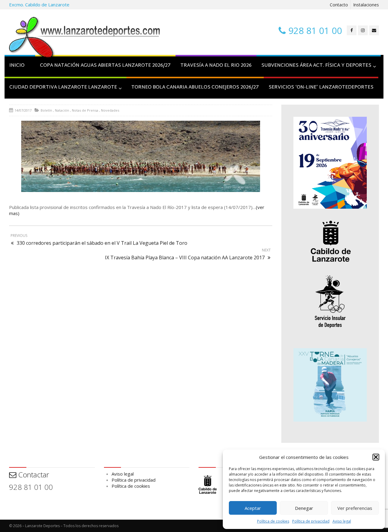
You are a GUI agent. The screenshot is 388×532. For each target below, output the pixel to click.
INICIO (17, 65)
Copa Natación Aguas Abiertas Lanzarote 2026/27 (105, 65)
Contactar (32, 475)
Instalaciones (366, 5)
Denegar (304, 508)
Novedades (110, 110)
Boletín (46, 110)
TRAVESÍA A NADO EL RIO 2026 (216, 65)
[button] (376, 457)
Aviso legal (342, 521)
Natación (62, 110)
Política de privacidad (310, 521)
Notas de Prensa (85, 110)
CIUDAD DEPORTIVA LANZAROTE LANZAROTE (63, 87)
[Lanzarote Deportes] (85, 38)
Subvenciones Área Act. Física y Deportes (316, 65)
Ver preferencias (354, 508)
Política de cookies (273, 521)
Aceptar (253, 508)
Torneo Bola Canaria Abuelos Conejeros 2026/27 (195, 87)
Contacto (339, 5)
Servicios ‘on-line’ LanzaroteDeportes (321, 87)
